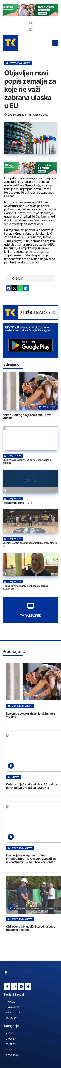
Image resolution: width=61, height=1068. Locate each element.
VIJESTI (26, 63)
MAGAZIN (11, 1039)
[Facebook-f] (7, 986)
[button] (55, 43)
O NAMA (10, 1002)
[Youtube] (21, 986)
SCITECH (11, 1044)
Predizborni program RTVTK (18, 502)
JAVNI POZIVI (13, 1012)
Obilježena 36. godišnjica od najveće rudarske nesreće (30, 928)
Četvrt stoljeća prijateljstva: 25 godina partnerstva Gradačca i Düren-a (31, 786)
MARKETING (13, 1007)
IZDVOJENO (16, 63)
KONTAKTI (11, 1018)
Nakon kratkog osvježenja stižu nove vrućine (27, 416)
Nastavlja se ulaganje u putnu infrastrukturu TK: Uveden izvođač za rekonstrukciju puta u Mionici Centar (31, 859)
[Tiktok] (28, 986)
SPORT (10, 1049)
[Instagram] (14, 986)
